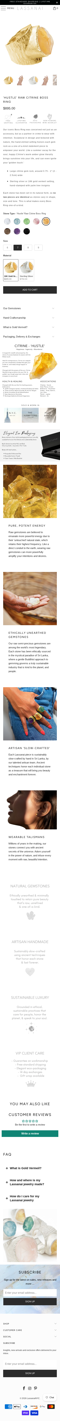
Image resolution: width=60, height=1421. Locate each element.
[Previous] (5, 43)
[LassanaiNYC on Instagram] (29, 1389)
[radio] (7, 221)
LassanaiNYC (33, 1398)
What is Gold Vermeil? (26, 1168)
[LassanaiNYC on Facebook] (24, 1389)
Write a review (30, 1133)
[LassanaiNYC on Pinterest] (35, 1389)
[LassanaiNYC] (30, 8)
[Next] (54, 43)
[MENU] (2, 8)
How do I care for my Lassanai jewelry (24, 1198)
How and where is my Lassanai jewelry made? (27, 1182)
